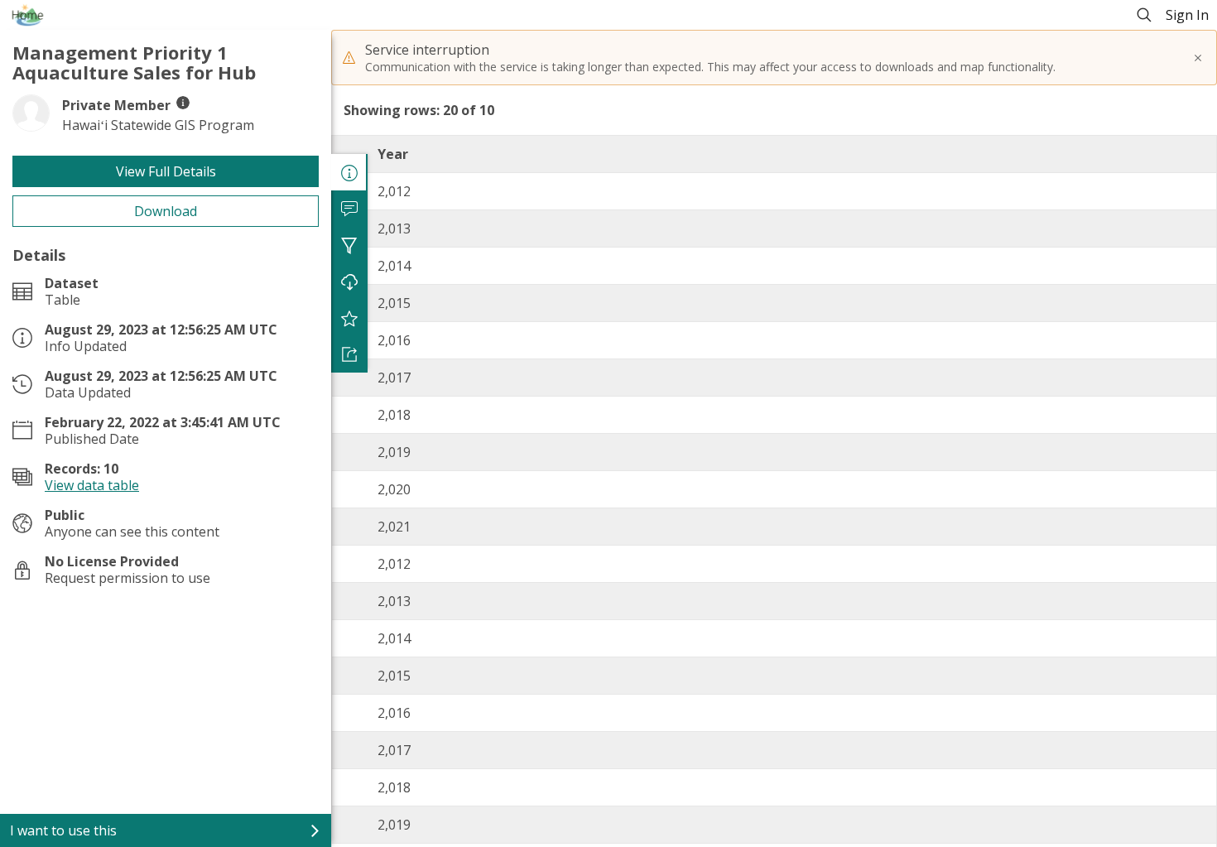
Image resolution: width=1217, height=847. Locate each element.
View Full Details (166, 171)
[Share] (349, 354)
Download (165, 211)
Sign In (1187, 15)
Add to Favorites (349, 318)
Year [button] (393, 154)
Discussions (349, 208)
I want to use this (63, 830)
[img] (183, 102)
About (349, 172)
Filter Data (349, 245)
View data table (92, 485)
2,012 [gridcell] (394, 191)
